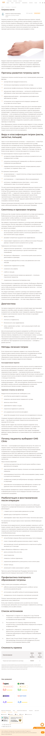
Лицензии (31, 710)
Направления (24, 2)
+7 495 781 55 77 (6, 724)
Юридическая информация (22, 710)
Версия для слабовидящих (6, 710)
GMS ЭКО (15, 712)
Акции (36, 2)
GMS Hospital (3, 712)
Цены (14, 710)
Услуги (12, 2)
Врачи (8, 2)
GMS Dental (10, 712)
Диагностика (17, 2)
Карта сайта (37, 710)
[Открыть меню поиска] (42, 2)
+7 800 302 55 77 (6, 726)
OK (42, 732)
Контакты (31, 2)
